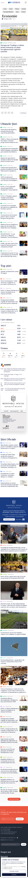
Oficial (10, 9)
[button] (24, 276)
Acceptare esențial (14, 871)
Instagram (5, 113)
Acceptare (14, 874)
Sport (17, 12)
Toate (4, 9)
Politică (17, 9)
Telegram (12, 113)
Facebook (2, 113)
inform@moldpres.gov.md (9, 833)
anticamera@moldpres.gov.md (10, 832)
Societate (24, 9)
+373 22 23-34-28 (6, 829)
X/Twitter (8, 113)
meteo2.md (12, 350)
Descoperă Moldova (8, 12)
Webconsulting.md (10, 839)
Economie (9, 16)
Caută (23, 844)
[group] (14, 272)
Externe (23, 12)
